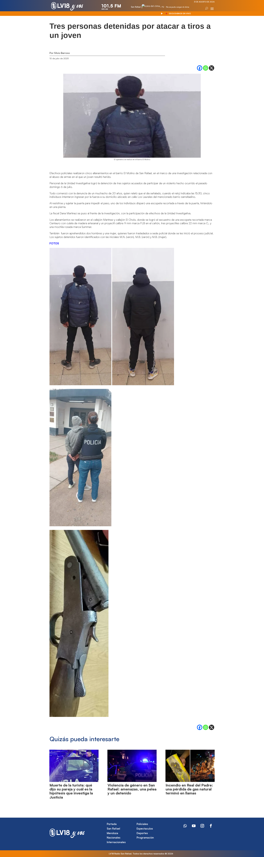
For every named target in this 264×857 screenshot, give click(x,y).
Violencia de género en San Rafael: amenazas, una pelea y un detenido (132, 789)
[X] (211, 68)
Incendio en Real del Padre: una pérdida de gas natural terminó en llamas (189, 789)
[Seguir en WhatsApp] (185, 826)
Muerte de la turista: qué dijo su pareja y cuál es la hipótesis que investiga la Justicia (71, 791)
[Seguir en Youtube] (193, 826)
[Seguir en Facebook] (211, 826)
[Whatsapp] (205, 68)
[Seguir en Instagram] (202, 826)
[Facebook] (199, 68)
